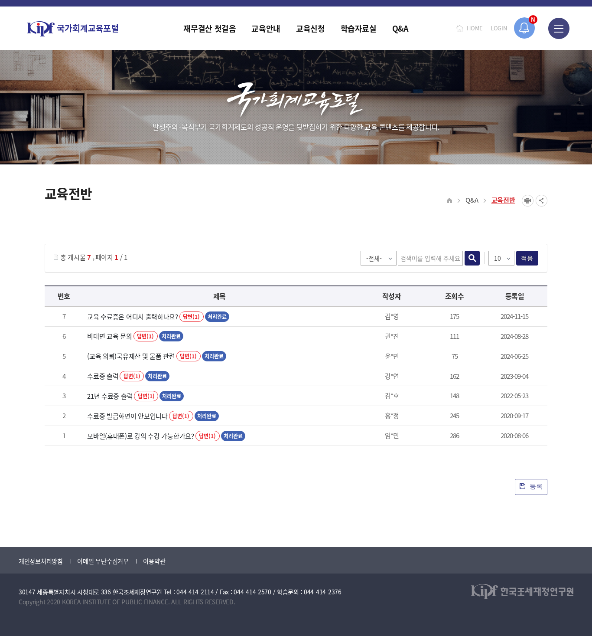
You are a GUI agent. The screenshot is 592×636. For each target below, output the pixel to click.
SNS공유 (541, 201)
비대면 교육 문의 (109, 336)
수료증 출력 (102, 375)
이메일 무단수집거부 (102, 561)
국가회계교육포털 (72, 28)
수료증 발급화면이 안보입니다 (127, 415)
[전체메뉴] (559, 28)
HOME (475, 28)
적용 (527, 258)
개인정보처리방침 (41, 561)
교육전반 (503, 199)
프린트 (527, 201)
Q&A (471, 199)
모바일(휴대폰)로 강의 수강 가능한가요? (140, 435)
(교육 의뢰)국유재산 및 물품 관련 (131, 356)
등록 (535, 486)
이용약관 (154, 561)
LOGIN (499, 28)
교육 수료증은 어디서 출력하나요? (132, 316)
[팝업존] (524, 28)
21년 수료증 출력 (110, 395)
